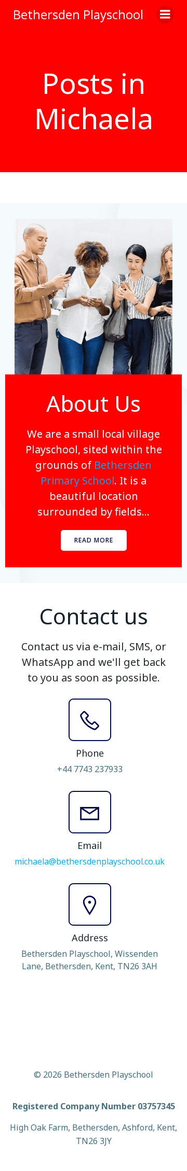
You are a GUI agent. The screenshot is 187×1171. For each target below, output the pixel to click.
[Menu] (165, 14)
